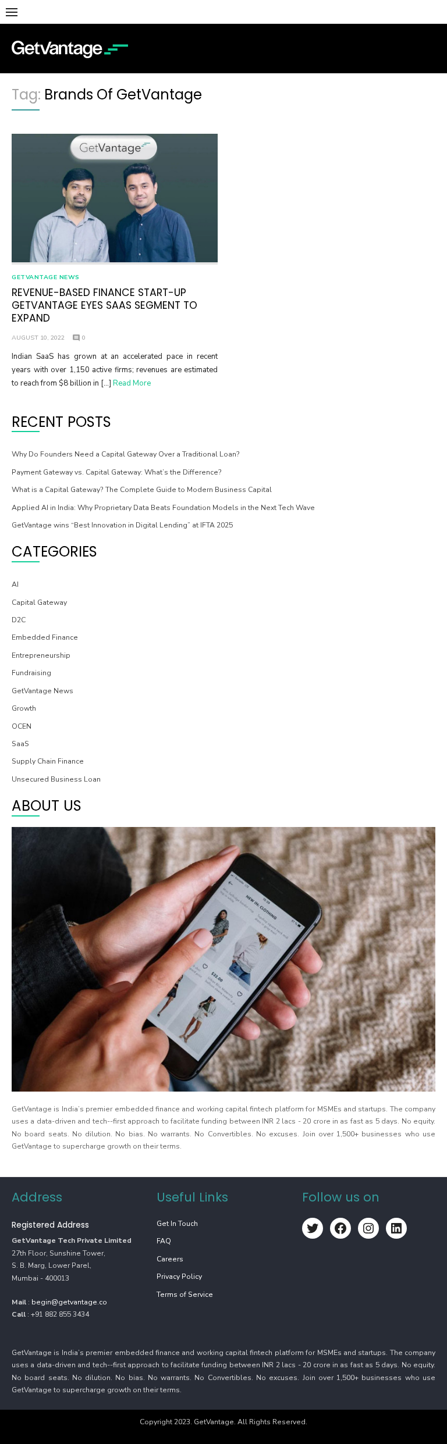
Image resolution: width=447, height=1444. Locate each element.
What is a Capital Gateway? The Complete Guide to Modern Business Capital (142, 489)
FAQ (164, 1241)
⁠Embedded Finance (45, 637)
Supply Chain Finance (48, 761)
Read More (132, 383)
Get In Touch (177, 1223)
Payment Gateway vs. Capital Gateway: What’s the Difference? (117, 472)
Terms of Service (185, 1294)
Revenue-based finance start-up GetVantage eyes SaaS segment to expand (104, 305)
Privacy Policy (179, 1276)
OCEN (21, 726)
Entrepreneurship (41, 655)
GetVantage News (46, 277)
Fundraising (31, 673)
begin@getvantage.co (69, 1302)
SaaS (20, 743)
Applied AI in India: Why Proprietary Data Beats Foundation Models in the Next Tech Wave (163, 507)
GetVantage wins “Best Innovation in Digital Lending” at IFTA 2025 (122, 525)
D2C (19, 620)
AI (15, 584)
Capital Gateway (39, 602)
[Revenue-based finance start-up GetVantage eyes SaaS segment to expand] (115, 199)
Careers (170, 1259)
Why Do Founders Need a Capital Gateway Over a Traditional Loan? (126, 454)
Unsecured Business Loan (56, 779)
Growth (24, 708)
